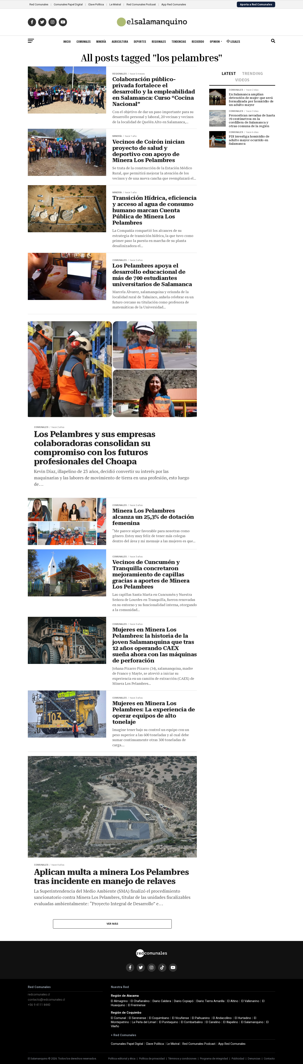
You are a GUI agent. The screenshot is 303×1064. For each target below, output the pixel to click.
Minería (101, 41)
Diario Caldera (162, 1001)
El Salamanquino (252, 1022)
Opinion (215, 41)
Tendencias (178, 41)
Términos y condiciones (182, 1058)
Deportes (140, 41)
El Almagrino (119, 1001)
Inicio (67, 41)
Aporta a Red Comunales (256, 4)
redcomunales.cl (39, 994)
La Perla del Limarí (144, 1022)
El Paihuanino (201, 1018)
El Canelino (213, 1022)
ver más (112, 923)
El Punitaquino (168, 1022)
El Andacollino (222, 1018)
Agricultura (120, 41)
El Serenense (137, 1018)
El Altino (232, 1001)
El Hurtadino (243, 1018)
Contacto (269, 1058)
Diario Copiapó (184, 1001)
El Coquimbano (159, 1018)
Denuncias (254, 1058)
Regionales (159, 41)
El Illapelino (230, 1022)
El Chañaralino (140, 1001)
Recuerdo (198, 41)
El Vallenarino (250, 1001)
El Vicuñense (180, 1018)
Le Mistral (115, 4)
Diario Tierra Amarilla (210, 1001)
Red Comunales (38, 4)
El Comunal (118, 1018)
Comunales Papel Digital (68, 4)
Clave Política (96, 4)
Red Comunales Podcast (141, 4)
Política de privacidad (152, 1058)
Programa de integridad (214, 1058)
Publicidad (238, 1058)
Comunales (83, 41)
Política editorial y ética (121, 1058)
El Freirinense (137, 1005)
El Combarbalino (192, 1022)
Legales (235, 41)
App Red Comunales (173, 4)
